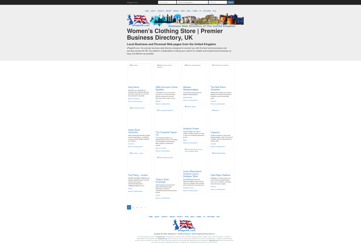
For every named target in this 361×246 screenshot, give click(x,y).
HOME (147, 11)
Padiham (213, 186)
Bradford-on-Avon (188, 188)
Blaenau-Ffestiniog (133, 99)
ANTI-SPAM (207, 11)
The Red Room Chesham (218, 88)
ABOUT (153, 11)
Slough (130, 188)
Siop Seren (133, 87)
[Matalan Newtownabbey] (194, 73)
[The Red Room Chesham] (222, 73)
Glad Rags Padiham (221, 175)
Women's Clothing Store (135, 101)
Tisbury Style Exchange (162, 180)
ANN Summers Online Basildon (167, 88)
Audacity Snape (191, 128)
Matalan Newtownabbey (190, 88)
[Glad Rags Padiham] (222, 161)
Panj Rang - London (138, 175)
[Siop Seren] (139, 73)
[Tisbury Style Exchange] (167, 166)
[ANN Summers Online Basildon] (167, 73)
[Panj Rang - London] (139, 161)
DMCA (189, 11)
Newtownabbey (187, 97)
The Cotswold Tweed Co (166, 133)
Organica (215, 132)
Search (231, 2)
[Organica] (222, 118)
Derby (185, 140)
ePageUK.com (132, 2)
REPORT (168, 11)
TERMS (195, 11)
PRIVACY (176, 11)
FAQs (214, 11)
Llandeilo (213, 144)
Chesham (213, 101)
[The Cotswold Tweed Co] (167, 118)
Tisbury (158, 195)
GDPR (183, 11)
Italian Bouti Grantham (134, 131)
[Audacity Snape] (194, 115)
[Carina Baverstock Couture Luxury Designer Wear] (194, 157)
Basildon (158, 101)
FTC (200, 11)
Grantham (131, 144)
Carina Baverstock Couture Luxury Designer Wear (192, 174)
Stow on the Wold (161, 148)
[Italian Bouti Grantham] (139, 116)
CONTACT (161, 11)
